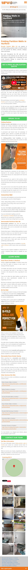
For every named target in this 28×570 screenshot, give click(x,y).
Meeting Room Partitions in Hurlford (10, 559)
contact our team (14, 437)
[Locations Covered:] (1, 2)
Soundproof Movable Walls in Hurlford (11, 564)
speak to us (14, 118)
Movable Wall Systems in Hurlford (10, 558)
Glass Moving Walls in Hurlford (9, 565)
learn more (14, 257)
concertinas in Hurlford (8, 215)
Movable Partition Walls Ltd (9, 46)
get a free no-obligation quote (14, 65)
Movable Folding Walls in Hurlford (10, 562)
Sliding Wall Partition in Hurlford (9, 561)
